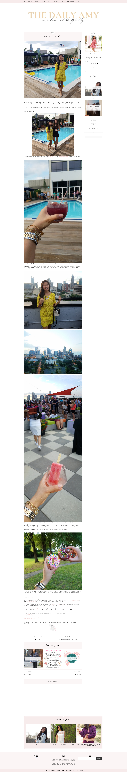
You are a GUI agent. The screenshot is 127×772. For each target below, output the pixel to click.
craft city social (67, 639)
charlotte (60, 639)
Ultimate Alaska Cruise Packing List (32, 617)
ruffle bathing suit (75, 600)
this (63, 604)
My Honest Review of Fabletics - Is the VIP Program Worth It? (89, 745)
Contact (78, 1)
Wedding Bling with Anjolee (30, 615)
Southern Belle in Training (41, 157)
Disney (49, 1)
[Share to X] (35, 639)
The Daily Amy (49, 770)
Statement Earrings (28, 614)
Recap (75, 639)
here (80, 157)
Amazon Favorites (93, 128)
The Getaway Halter (31, 601)
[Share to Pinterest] (39, 639)
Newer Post (28, 671)
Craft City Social (52, 156)
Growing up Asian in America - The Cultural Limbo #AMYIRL (93, 108)
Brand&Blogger (70, 770)
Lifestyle (43, 1)
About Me (30, 1)
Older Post (76, 671)
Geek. (93, 87)
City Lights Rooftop (63, 156)
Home (25, 1)
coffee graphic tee (38, 608)
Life (72, 639)
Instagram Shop (70, 1)
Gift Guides (62, 1)
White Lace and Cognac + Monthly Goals (63, 745)
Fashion (37, 1)
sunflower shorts (56, 604)
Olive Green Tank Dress (29, 618)
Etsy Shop (55, 1)
